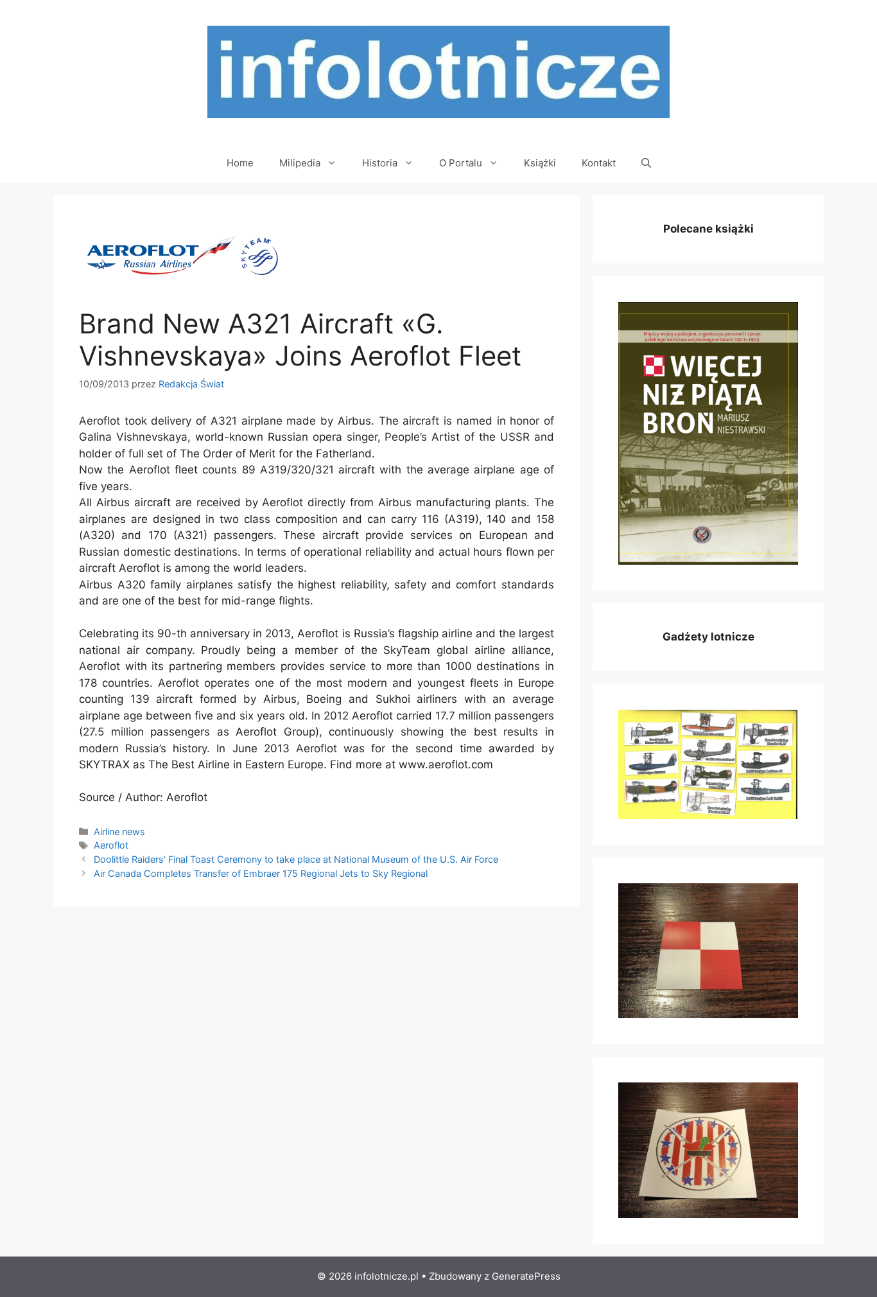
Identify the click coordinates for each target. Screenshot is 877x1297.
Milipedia (299, 163)
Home (240, 163)
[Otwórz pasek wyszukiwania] (646, 163)
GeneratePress (526, 1276)
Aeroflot (111, 845)
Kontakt (599, 163)
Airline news (119, 831)
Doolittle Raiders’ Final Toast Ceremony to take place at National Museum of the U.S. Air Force (296, 859)
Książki (540, 163)
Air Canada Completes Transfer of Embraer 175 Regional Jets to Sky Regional (261, 873)
